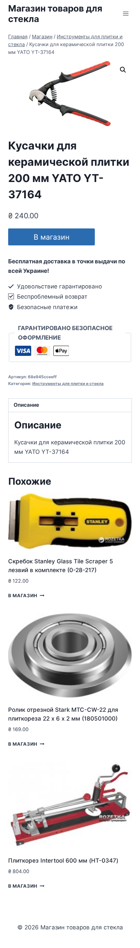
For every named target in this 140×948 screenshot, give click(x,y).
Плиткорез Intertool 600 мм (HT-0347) (63, 860)
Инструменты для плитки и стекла (68, 383)
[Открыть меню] (125, 13)
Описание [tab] (26, 405)
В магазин (51, 237)
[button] (123, 70)
